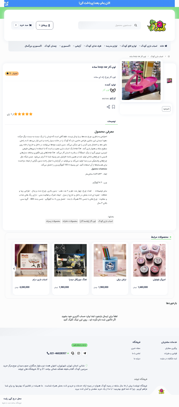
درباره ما (137, 358)
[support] (72, 353)
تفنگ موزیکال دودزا (78, 279)
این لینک (78, 320)
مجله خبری (135, 348)
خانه (162, 46)
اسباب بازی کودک (149, 46)
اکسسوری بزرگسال (33, 46)
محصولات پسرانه (53, 221)
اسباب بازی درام (40, 279)
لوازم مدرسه (111, 46)
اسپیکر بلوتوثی (159, 279)
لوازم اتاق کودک (129, 46)
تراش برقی (121, 279)
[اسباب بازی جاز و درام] (31, 260)
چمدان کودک (51, 46)
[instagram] (79, 353)
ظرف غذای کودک (93, 46)
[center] (135, 25)
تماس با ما (136, 353)
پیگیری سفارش (171, 348)
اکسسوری (65, 46)
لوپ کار (106, 90)
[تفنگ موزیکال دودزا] (70, 260)
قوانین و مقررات (170, 353)
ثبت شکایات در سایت (168, 358)
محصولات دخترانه (70, 221)
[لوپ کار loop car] (161, 391)
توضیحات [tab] (111, 121)
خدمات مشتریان (169, 342)
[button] (165, 268)
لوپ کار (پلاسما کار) (88, 221)
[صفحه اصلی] (169, 56)
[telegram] (85, 353)
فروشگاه (136, 342)
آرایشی (78, 46)
